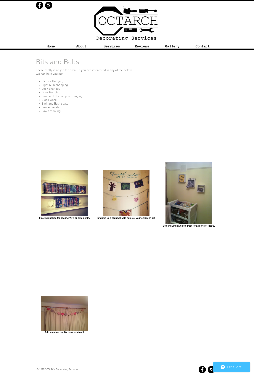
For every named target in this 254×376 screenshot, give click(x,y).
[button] (112, 46)
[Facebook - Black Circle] (39, 5)
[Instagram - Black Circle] (48, 5)
